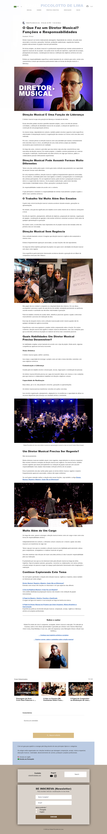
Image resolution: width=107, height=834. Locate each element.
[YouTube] (51, 776)
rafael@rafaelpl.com (34, 775)
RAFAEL (32, 6)
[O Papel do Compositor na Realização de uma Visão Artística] (80, 689)
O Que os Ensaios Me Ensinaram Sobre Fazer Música (52, 699)
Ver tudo (90, 679)
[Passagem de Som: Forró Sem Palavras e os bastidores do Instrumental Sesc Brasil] (26, 689)
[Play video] (53, 89)
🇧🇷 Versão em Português (26, 759)
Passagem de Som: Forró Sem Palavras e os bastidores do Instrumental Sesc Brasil (26, 699)
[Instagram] (55, 776)
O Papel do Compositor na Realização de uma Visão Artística (79, 699)
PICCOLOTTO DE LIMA (62, 6)
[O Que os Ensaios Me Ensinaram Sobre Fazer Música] (53, 689)
